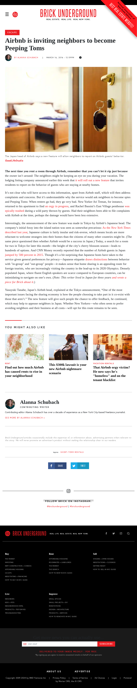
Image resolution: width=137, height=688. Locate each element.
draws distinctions (96, 259)
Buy (7, 554)
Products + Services (58, 613)
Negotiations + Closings (104, 562)
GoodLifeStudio (14, 160)
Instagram (121, 533)
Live (7, 594)
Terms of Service (80, 678)
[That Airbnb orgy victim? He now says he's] (112, 347)
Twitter (113, 533)
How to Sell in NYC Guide (104, 569)
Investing (9, 562)
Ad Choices (100, 678)
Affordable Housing (14, 569)
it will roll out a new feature (92, 180)
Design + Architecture (59, 609)
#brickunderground (80, 506)
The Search (54, 569)
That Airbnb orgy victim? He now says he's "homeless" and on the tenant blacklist (111, 373)
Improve (53, 594)
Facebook (106, 533)
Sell (95, 554)
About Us (54, 671)
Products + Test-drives (15, 609)
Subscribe (106, 644)
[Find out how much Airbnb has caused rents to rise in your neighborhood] (24, 347)
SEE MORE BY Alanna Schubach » (25, 418)
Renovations (55, 606)
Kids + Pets (10, 602)
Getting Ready (99, 566)
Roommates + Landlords (60, 562)
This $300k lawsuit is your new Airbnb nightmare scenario (68, 369)
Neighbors (9, 599)
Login (114, 678)
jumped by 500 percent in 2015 (24, 254)
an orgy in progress (56, 206)
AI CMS (78, 681)
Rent (7, 363)
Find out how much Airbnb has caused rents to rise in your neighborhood (24, 371)
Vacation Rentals (103, 363)
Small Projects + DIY (58, 602)
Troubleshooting (13, 613)
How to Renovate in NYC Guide (63, 616)
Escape (12, 32)
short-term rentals (72, 452)
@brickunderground (57, 506)
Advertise (83, 671)
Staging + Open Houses (103, 559)
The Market (10, 559)
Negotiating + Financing (16, 576)
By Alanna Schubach (26, 57)
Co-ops (8, 573)
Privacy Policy (59, 678)
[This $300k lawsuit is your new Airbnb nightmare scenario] (68, 347)
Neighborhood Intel (14, 606)
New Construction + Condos (18, 566)
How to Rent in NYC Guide (60, 573)
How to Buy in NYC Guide (16, 580)
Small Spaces (55, 599)
